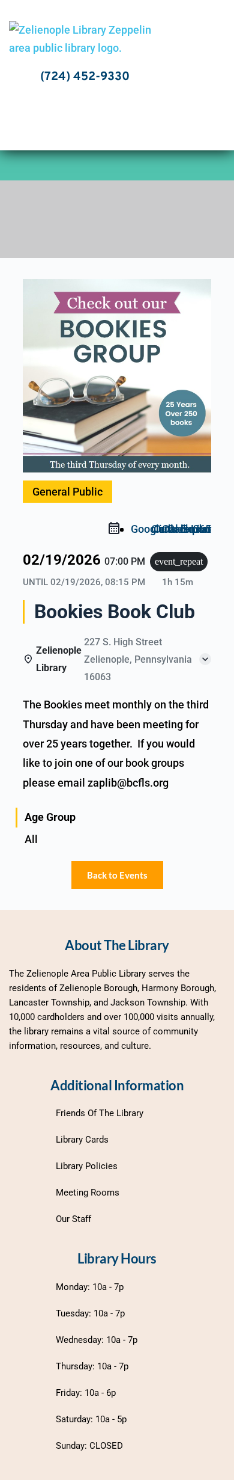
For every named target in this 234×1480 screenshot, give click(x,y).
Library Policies (87, 1166)
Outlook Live (181, 529)
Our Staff (73, 1219)
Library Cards (82, 1139)
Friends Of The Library (99, 1113)
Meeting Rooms (87, 1192)
